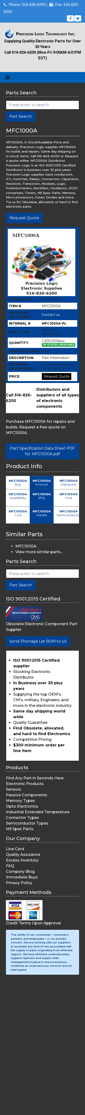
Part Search (20, 116)
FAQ (10, 866)
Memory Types (20, 800)
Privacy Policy (19, 883)
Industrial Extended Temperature (37, 812)
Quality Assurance (23, 854)
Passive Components (26, 795)
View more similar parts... (39, 552)
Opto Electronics (22, 806)
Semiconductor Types (27, 823)
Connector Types (22, 817)
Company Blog (20, 871)
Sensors (13, 789)
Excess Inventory (22, 860)
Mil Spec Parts (19, 829)
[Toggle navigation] (7, 77)
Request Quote (24, 218)
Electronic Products (25, 783)
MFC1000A (25, 546)
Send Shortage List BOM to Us (37, 641)
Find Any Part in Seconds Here (35, 778)
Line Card (15, 849)
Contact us (51, 315)
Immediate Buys (22, 877)
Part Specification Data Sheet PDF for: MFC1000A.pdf (42, 451)
